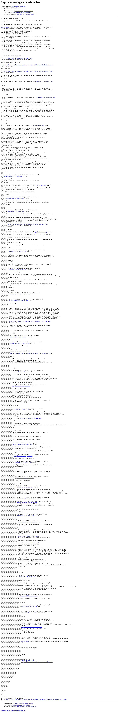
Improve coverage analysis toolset (24, 11)
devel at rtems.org (27, 660)
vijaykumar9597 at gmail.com (43, 81)
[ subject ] (28, 14)
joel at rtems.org (38, 125)
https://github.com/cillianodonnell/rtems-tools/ (17, 58)
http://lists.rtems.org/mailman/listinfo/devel (37, 662)
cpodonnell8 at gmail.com (18, 6)
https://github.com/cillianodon (28, 536)
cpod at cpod (5, 27)
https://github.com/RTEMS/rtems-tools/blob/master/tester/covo (29, 321)
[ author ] (33, 14)
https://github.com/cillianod (27, 502)
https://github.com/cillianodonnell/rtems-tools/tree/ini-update (31, 353)
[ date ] (18, 14)
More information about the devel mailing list (13, 710)
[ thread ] (22, 14)
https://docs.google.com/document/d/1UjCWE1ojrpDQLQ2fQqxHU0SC (27, 224)
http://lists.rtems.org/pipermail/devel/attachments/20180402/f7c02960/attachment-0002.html (35, 699)
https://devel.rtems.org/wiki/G (28, 542)
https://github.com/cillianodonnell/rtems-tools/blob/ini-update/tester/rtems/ (27, 64)
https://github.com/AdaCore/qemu (30, 418)
